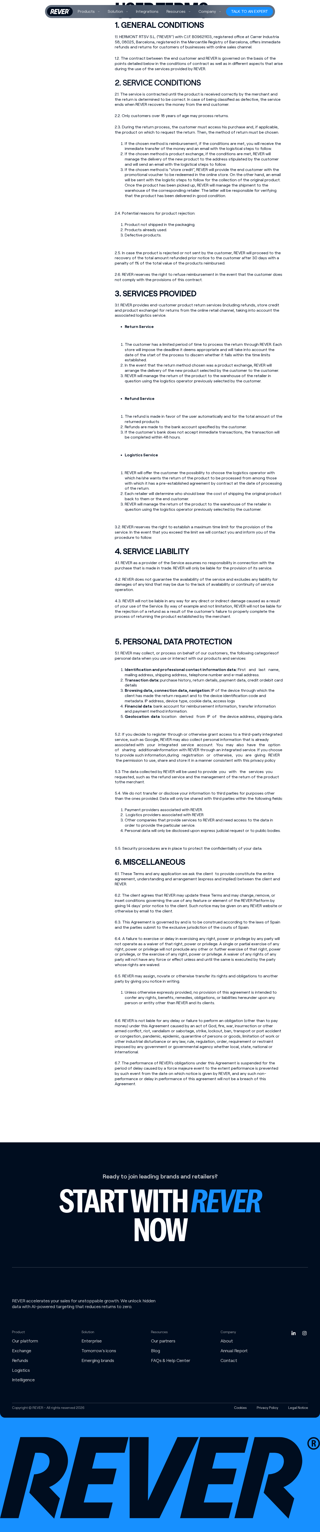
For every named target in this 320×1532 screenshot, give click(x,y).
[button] (89, 11)
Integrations (147, 11)
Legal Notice (298, 1408)
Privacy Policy (267, 1408)
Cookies (240, 1408)
